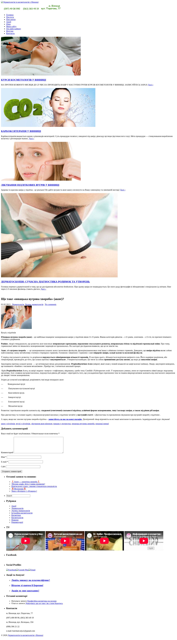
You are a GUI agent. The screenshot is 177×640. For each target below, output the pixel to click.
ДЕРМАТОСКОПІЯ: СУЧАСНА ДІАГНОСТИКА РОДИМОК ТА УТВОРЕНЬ (45, 281)
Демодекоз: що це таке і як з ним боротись (44, 603)
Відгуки (9, 31)
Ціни (8, 24)
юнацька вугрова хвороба (83, 424)
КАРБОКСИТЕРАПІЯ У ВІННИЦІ (21, 131)
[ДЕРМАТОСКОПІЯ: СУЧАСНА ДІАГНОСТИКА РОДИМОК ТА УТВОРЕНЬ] (59, 277)
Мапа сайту (11, 26)
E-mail (4, 462)
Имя (3, 457)
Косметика (16, 515)
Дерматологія (18, 304)
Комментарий (7, 452)
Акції (8, 22)
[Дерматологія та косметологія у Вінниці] (31, 10)
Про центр (11, 19)
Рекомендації (17, 522)
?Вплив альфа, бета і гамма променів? (28, 484)
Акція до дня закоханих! (25, 590)
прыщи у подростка (62, 424)
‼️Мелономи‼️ (18, 489)
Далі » (150, 85)
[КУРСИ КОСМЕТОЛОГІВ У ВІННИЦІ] (41, 75)
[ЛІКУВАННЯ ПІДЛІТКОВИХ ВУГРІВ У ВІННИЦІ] (41, 180)
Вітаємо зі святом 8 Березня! (27, 585)
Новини (15, 520)
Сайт (3, 466)
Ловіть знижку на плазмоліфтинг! (30, 580)
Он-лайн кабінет (13, 29)
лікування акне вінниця (41, 424)
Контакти (10, 33)
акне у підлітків (8, 424)
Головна (9, 15)
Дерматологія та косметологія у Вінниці (25, 635)
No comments (50, 304)
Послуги (10, 17)
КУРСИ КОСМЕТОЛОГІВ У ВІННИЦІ (23, 79)
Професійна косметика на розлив (41, 601)
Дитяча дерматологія (34, 304)
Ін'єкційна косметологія (21, 513)
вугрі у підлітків (23, 424)
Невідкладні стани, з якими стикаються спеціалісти (34, 486)
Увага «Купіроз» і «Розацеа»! (24, 491)
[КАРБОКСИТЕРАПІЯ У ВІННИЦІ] (48, 126)
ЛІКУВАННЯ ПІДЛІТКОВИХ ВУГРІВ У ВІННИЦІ (30, 185)
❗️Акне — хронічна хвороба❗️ (25, 482)
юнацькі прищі (102, 424)
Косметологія (17, 518)
